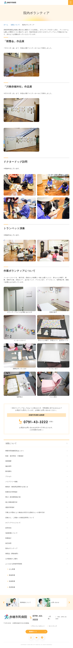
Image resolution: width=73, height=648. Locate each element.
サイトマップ (53, 626)
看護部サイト (33, 631)
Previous (3, 602)
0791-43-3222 (36, 421)
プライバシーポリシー (38, 626)
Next (69, 602)
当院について (15, 25)
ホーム (6, 25)
